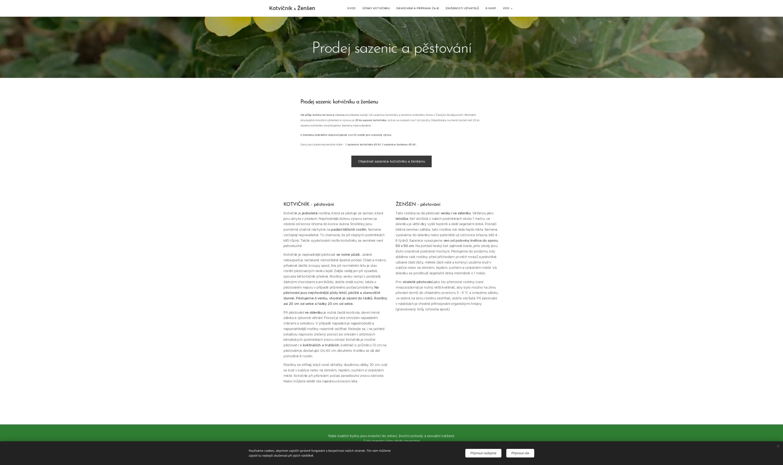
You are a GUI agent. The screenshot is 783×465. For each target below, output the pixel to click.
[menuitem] (352, 8)
